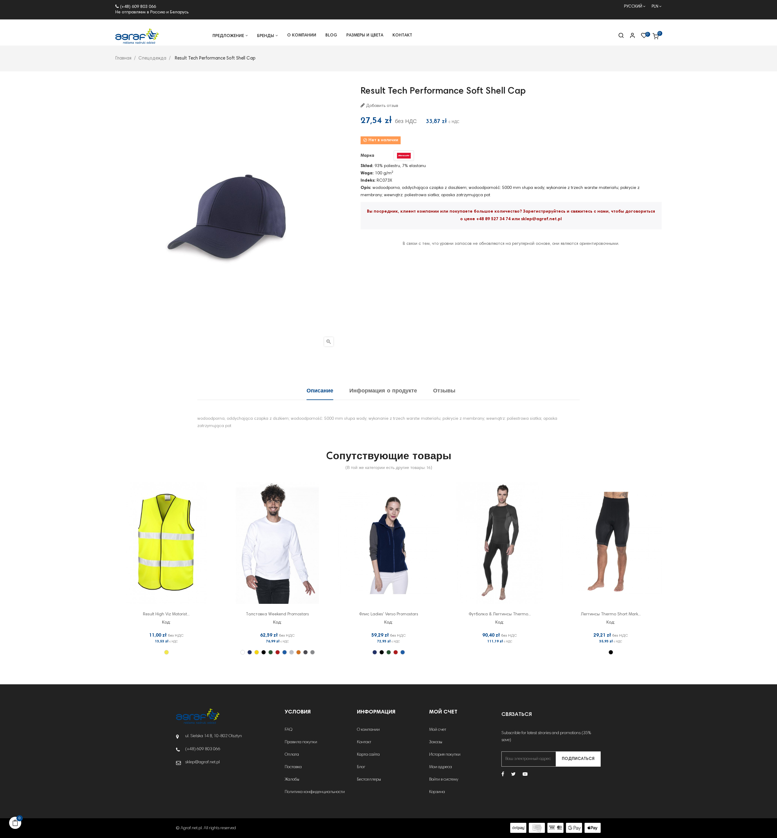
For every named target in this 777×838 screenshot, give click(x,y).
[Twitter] (513, 774)
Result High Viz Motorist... (166, 614)
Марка (367, 156)
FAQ (288, 730)
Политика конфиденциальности (315, 792)
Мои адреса (440, 767)
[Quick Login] (630, 36)
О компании (368, 730)
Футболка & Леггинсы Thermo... (500, 614)
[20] (242, 652)
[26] (263, 652)
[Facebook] (502, 774)
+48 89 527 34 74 (493, 219)
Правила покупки (301, 742)
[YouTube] (525, 774)
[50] (312, 652)
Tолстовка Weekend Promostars (277, 614)
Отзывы (444, 391)
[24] (256, 652)
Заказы (435, 742)
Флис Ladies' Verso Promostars (388, 614)
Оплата (292, 755)
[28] (270, 652)
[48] (305, 652)
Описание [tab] (320, 391)
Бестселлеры (369, 780)
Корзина (437, 792)
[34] (291, 652)
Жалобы (292, 780)
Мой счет (437, 730)
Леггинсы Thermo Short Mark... (611, 614)
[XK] (166, 652)
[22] (249, 652)
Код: (166, 623)
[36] (298, 652)
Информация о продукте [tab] (383, 391)
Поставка (293, 767)
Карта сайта (368, 755)
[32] (284, 652)
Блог (361, 767)
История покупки (444, 755)
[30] (277, 652)
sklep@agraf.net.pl (541, 219)
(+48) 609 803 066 (138, 7)
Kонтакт (364, 742)
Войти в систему (443, 780)
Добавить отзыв (381, 106)
